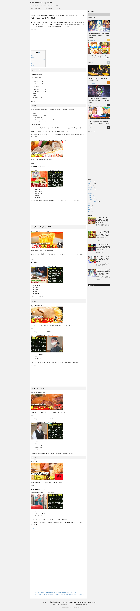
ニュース (90, 197)
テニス (89, 191)
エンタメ (93, 40)
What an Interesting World (41, 3)
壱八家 (32, 61)
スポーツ (90, 187)
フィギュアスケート (92, 201)
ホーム (32, 8)
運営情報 (50, 8)
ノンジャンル (91, 199)
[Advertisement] (58, 40)
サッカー (90, 185)
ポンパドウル (34, 65)
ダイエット (94, 127)
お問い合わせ (37, 8)
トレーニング (91, 195)
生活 (89, 205)
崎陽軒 (32, 57)
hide (39, 52)
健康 (89, 203)
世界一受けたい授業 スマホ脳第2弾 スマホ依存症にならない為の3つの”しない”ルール (55, 592)
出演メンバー (34, 55)
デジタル (90, 193)
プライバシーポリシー (57, 8)
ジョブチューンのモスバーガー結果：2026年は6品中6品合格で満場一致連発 (103, 246)
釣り (89, 209)
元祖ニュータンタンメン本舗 (38, 59)
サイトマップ (44, 8)
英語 (89, 207)
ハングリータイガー (36, 63)
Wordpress (90, 181)
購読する (92, 285)
